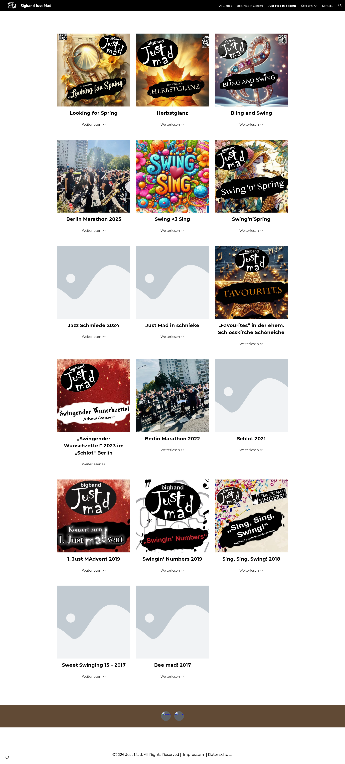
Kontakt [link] (327, 6)
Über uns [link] (307, 6)
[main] (93, 112)
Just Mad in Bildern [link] (282, 6)
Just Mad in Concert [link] (250, 6)
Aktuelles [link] (225, 6)
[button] (340, 5)
